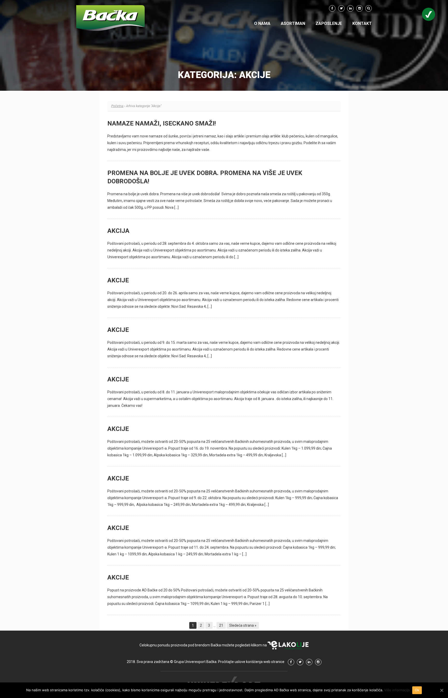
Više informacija (397, 690)
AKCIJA (118, 230)
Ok (417, 690)
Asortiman (293, 23)
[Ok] (441, 690)
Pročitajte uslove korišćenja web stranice (251, 662)
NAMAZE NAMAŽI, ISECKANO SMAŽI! (161, 123)
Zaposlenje (329, 23)
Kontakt (362, 23)
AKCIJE (118, 280)
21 (221, 625)
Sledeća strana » (242, 625)
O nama (262, 23)
